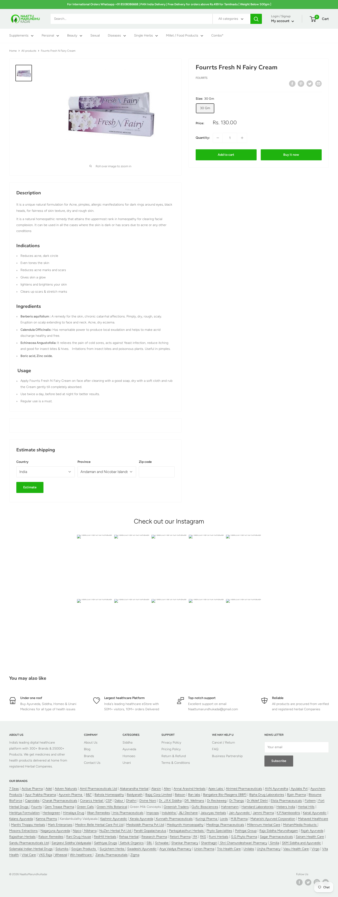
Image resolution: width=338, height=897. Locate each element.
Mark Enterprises (60, 825)
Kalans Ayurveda (21, 819)
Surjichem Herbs (112, 849)
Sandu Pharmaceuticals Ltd (29, 843)
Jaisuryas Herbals (213, 813)
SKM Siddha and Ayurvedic (301, 843)
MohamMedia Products (300, 825)
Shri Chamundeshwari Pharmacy (243, 843)
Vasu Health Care (296, 849)
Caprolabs (32, 801)
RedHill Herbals (105, 837)
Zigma (134, 855)
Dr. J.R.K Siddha (170, 801)
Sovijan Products (84, 849)
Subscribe (278, 761)
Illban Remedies (98, 813)
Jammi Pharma (263, 813)
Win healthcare (81, 855)
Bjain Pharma (296, 795)
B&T (89, 795)
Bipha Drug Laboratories (266, 795)
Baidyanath (135, 795)
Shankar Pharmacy (184, 843)
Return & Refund (173, 756)
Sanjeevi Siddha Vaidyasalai (71, 843)
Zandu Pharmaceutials (111, 855)
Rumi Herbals (218, 837)
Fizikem (310, 801)
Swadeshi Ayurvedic (142, 849)
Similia (274, 843)
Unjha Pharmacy (269, 849)
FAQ (215, 749)
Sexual (95, 36)
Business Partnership (227, 756)
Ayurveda (129, 749)
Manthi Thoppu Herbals (28, 825)
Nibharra (90, 831)
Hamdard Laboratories (257, 807)
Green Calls (85, 807)
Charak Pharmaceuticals (59, 801)
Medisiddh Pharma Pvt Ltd (145, 825)
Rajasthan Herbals (22, 837)
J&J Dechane (188, 813)
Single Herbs (143, 36)
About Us (90, 742)
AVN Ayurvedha (276, 789)
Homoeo (129, 756)
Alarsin (156, 789)
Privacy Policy (171, 742)
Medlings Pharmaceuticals (225, 825)
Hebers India (285, 807)
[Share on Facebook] (292, 83)
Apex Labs (216, 789)
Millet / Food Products (182, 36)
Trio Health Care (229, 849)
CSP (109, 801)
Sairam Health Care (310, 837)
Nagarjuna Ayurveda (55, 831)
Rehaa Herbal (129, 837)
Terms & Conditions (175, 763)
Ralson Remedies (50, 837)
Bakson (180, 795)
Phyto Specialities (219, 831)
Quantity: (203, 138)
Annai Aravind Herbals (190, 789)
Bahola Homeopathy (109, 795)
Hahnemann (230, 807)
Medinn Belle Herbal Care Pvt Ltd (99, 825)
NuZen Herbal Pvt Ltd (115, 831)
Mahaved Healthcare (313, 819)
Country (22, 462)
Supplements (19, 36)
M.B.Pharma (239, 819)
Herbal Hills (306, 807)
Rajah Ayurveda (312, 831)
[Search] (256, 19)
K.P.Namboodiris (288, 813)
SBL (149, 843)
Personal (48, 36)
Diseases (114, 36)
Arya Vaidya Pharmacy (175, 849)
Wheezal (60, 855)
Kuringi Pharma (206, 819)
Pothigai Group (246, 831)
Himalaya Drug (73, 813)
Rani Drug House (78, 837)
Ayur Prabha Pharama (40, 795)
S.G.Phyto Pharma (244, 837)
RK (194, 837)
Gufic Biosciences (205, 807)
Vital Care (29, 855)
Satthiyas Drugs (105, 843)
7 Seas (14, 789)
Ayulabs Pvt (299, 789)
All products (28, 50)
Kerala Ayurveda (141, 819)
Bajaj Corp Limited (158, 795)
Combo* (217, 36)
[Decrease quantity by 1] (218, 138)
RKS (203, 837)
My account (280, 21)
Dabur (119, 801)
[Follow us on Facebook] (299, 882)
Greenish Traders (176, 807)
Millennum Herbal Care (263, 825)
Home (13, 50)
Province (84, 462)
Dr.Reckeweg (216, 801)
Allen (167, 789)
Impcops (152, 813)
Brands (89, 756)
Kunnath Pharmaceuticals (174, 819)
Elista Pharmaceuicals (286, 801)
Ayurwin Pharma (71, 795)
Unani (127, 763)
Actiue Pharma (32, 789)
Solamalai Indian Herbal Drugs (31, 849)
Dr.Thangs (236, 801)
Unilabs (248, 849)
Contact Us (92, 763)
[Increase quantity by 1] (242, 138)
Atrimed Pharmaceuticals (244, 789)
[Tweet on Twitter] (309, 83)
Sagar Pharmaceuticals (276, 837)
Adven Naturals (66, 789)
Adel (49, 789)
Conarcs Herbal (92, 801)
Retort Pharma (180, 837)
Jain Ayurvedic (240, 813)
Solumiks (62, 849)
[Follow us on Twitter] (308, 882)
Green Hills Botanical (112, 807)
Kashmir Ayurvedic (113, 819)
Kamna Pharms (46, 819)
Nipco (77, 831)
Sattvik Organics (131, 843)
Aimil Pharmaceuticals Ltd (98, 789)
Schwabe (162, 843)
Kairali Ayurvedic (315, 813)
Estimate (30, 487)
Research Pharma (154, 837)
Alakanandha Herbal (134, 789)
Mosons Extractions (23, 831)
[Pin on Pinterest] (301, 83)
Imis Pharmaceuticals (127, 813)
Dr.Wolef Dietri (257, 801)
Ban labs (194, 795)
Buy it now (291, 155)
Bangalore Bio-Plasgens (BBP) (224, 795)
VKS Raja (45, 855)
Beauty (72, 36)
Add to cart (226, 155)
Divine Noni (147, 801)
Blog (87, 749)
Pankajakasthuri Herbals (187, 831)
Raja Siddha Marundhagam (278, 831)
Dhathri (131, 801)
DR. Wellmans (194, 801)
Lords (224, 819)
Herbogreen (51, 813)
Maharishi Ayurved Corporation (272, 819)
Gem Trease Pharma (59, 807)
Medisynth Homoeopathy (185, 825)
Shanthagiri (209, 843)
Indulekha (169, 813)
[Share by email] (318, 83)
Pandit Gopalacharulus (150, 831)
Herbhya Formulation (24, 813)
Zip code (145, 462)
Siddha (127, 742)
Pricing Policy (171, 749)
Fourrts (201, 77)
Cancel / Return (223, 742)
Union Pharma (204, 849)
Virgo (315, 849)
